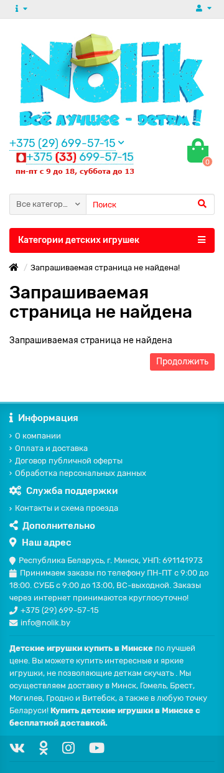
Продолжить (182, 361)
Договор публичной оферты (69, 460)
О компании (38, 435)
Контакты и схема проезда (66, 508)
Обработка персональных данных (80, 473)
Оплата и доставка (51, 448)
